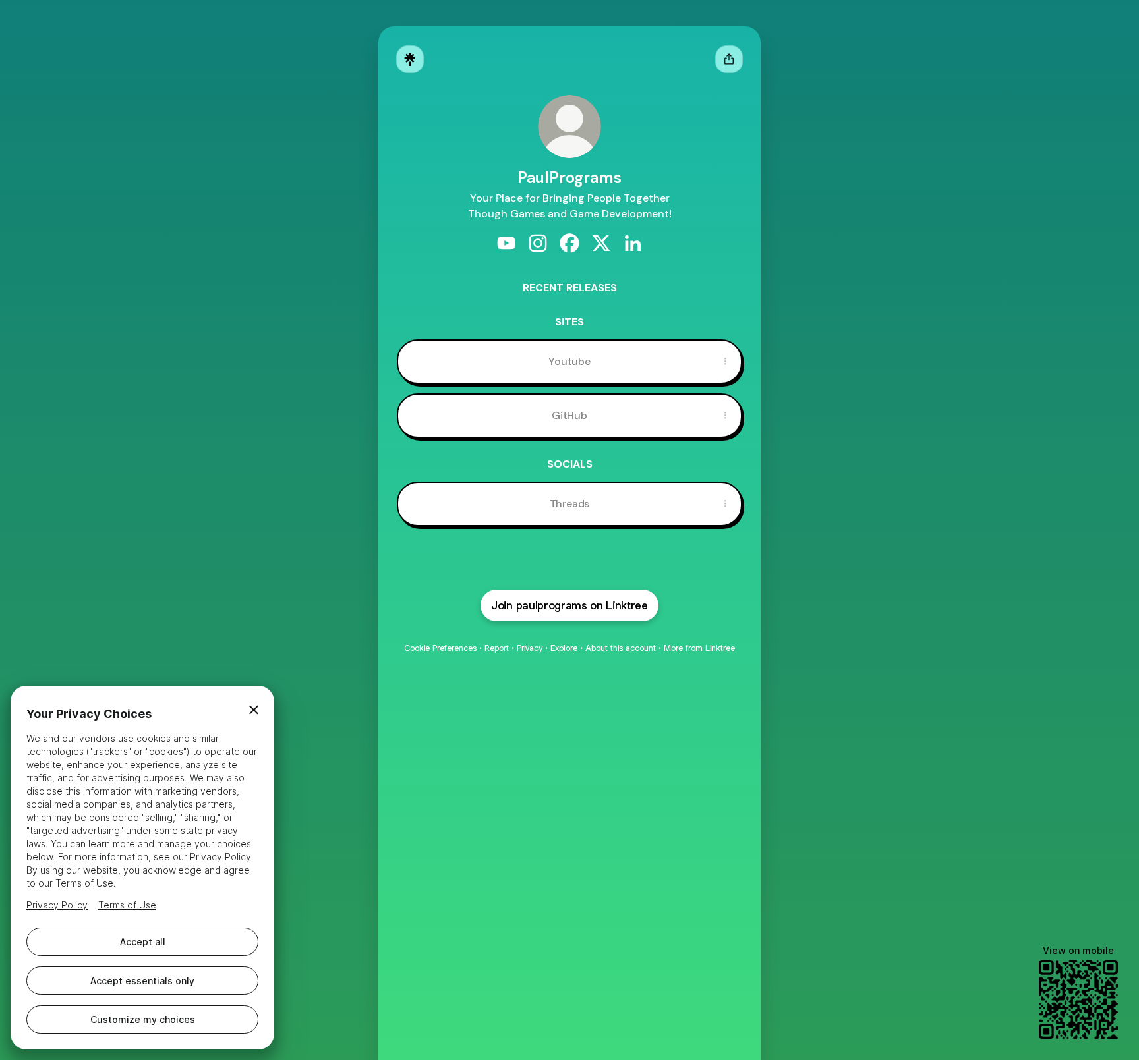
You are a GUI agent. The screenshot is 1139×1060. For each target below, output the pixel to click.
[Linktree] (410, 59)
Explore (563, 648)
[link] (506, 243)
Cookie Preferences (440, 648)
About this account (620, 648)
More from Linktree (699, 648)
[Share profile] (729, 59)
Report (496, 648)
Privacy (529, 648)
